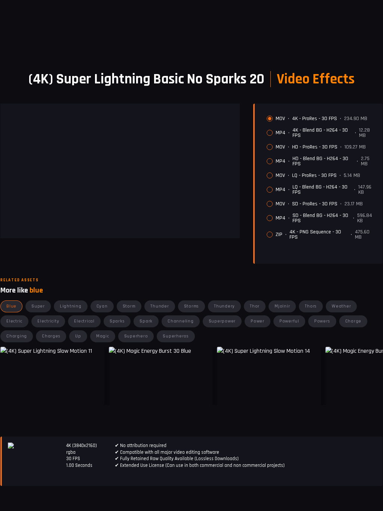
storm (129, 306)
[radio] (270, 119)
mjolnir (282, 306)
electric (14, 321)
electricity (48, 321)
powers (322, 321)
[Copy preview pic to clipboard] (119, 393)
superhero (136, 336)
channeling (181, 321)
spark (146, 321)
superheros (176, 336)
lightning (71, 306)
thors (311, 306)
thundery (224, 306)
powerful (289, 321)
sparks (117, 321)
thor (255, 306)
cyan (102, 306)
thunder (159, 306)
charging (16, 336)
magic (102, 336)
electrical (84, 321)
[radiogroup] (322, 178)
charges (51, 336)
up (78, 336)
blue (11, 306)
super (38, 306)
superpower (222, 321)
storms (191, 306)
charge (353, 321)
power (257, 321)
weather (341, 306)
